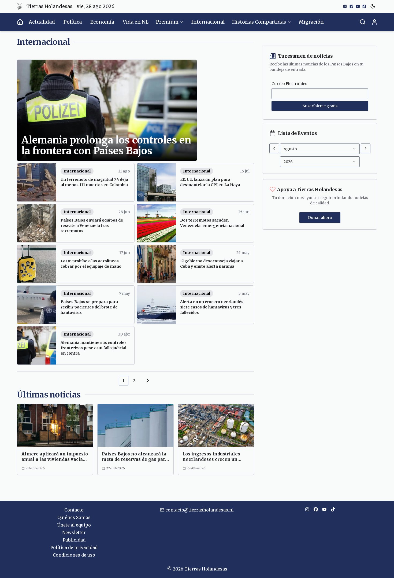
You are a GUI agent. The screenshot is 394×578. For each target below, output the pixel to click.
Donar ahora (320, 217)
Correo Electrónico (289, 83)
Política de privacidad (74, 547)
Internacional (208, 22)
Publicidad (74, 540)
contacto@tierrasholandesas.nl (199, 510)
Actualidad (42, 22)
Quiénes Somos (74, 517)
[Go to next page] (147, 380)
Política (73, 22)
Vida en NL (135, 22)
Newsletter (74, 532)
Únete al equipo (74, 525)
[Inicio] (20, 22)
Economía (102, 22)
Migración (311, 22)
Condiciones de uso (74, 555)
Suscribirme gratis (320, 106)
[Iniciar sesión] (374, 22)
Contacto (74, 510)
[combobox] (320, 148)
